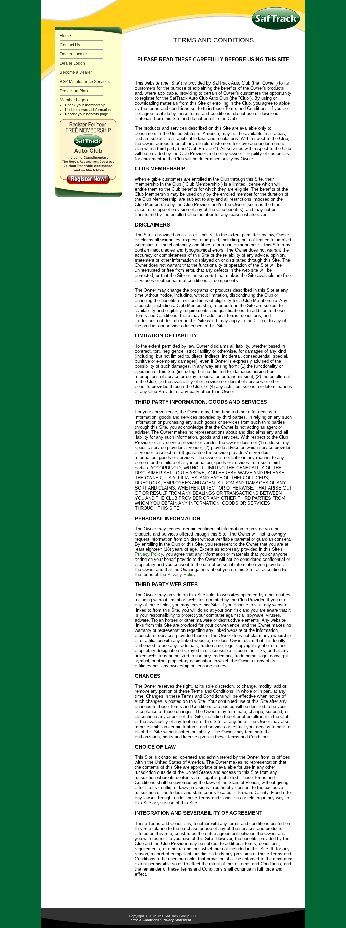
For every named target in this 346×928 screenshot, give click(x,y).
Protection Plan (74, 91)
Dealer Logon (72, 63)
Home (65, 35)
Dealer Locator (73, 54)
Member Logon (74, 100)
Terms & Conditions (144, 920)
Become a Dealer (76, 72)
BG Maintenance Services (85, 81)
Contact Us (70, 45)
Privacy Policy (149, 554)
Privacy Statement (177, 920)
